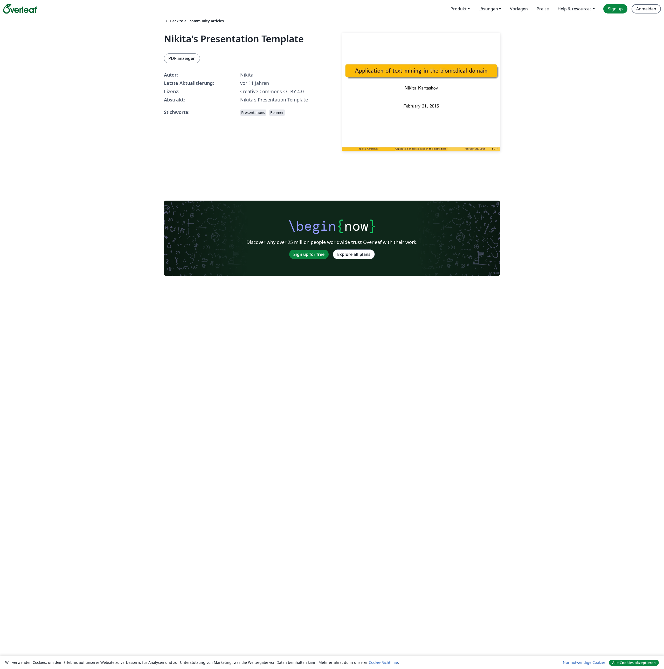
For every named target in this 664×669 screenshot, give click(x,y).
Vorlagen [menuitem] (519, 9)
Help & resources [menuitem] (575, 9)
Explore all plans (353, 254)
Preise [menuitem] (543, 9)
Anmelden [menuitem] (646, 9)
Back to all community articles (194, 20)
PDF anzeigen (182, 58)
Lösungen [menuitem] (488, 9)
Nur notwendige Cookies (584, 662)
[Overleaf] (20, 9)
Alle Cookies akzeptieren (634, 662)
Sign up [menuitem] (615, 9)
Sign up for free (308, 254)
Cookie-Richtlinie (383, 662)
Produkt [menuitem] (459, 9)
